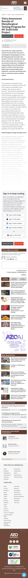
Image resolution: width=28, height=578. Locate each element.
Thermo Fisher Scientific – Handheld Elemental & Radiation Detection (12, 425)
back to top (22, 529)
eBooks (5, 494)
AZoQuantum (17, 471)
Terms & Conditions (9, 512)
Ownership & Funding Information (7, 524)
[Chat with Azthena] (24, 575)
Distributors (17, 492)
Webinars (16, 488)
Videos (5, 496)
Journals (6, 500)
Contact (6, 508)
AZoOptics (6, 477)
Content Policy (7, 520)
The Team (16, 502)
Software (6, 502)
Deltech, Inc (7, 410)
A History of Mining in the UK (18, 366)
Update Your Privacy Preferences (14, 573)
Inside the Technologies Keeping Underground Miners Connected (18, 396)
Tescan (6, 417)
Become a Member (19, 496)
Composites (11, 436)
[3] (5, 299)
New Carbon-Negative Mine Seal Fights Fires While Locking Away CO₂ (19, 292)
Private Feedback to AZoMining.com (16, 272)
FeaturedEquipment (14, 279)
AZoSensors (17, 469)
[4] (5, 307)
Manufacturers (18, 494)
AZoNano (6, 471)
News (9, 14)
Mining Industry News (14, 451)
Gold (13, 14)
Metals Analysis (12, 444)
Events (5, 498)
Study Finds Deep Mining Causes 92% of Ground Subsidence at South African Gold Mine (19, 285)
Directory (6, 490)
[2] (5, 292)
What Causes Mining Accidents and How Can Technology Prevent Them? (18, 374)
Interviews (16, 486)
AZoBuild (6, 479)
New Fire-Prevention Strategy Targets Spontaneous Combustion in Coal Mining (17, 309)
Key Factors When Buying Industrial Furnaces (13, 406)
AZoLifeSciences (18, 477)
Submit (24, 274)
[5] (5, 317)
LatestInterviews (22, 279)
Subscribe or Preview (13, 438)
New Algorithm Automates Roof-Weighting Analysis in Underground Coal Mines (18, 326)
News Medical (17, 475)
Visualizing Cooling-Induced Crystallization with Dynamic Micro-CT (18, 389)
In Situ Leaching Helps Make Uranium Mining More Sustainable (18, 317)
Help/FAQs (16, 500)
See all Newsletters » (7, 459)
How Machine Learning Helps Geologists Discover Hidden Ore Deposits (18, 382)
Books (5, 492)
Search (5, 506)
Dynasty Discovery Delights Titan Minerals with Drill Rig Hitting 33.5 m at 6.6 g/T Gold (18, 300)
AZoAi (15, 473)
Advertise (6, 510)
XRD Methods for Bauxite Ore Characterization (11, 421)
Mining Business (19, 14)
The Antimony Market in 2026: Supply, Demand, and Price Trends (19, 359)
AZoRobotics (7, 473)
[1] (5, 284)
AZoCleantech (7, 475)
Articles (6, 488)
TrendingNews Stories (5, 279)
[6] (5, 324)
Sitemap (6, 518)
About (5, 504)
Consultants (17, 490)
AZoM (5, 469)
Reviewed (6, 47)
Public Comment (22, 270)
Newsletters (17, 498)
